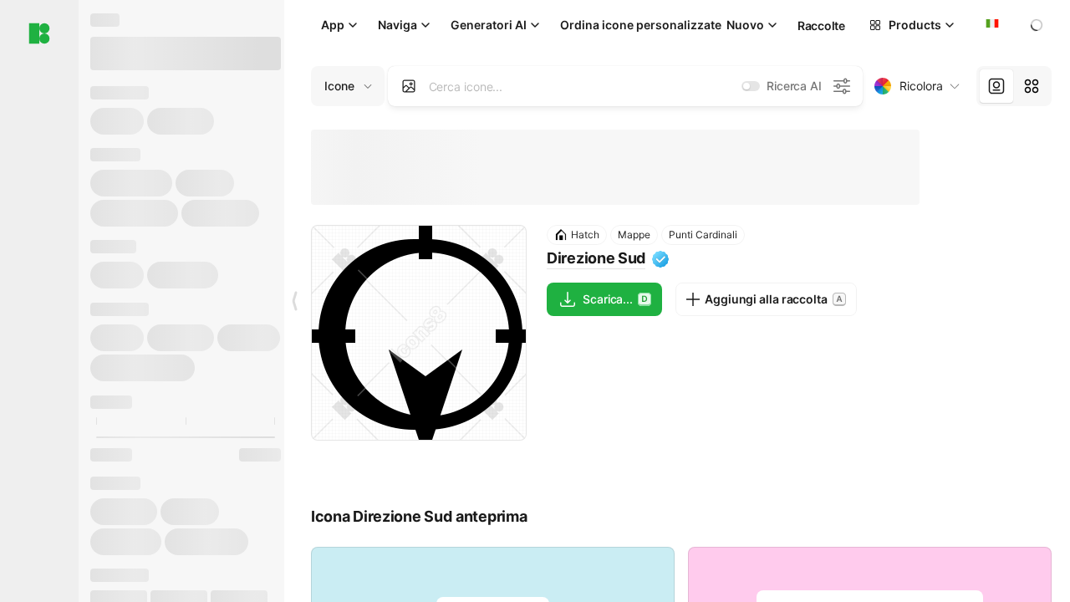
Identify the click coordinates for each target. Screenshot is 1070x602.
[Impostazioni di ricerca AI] (841, 86)
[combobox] (990, 25)
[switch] (750, 86)
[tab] (996, 86)
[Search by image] (408, 86)
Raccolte (821, 25)
